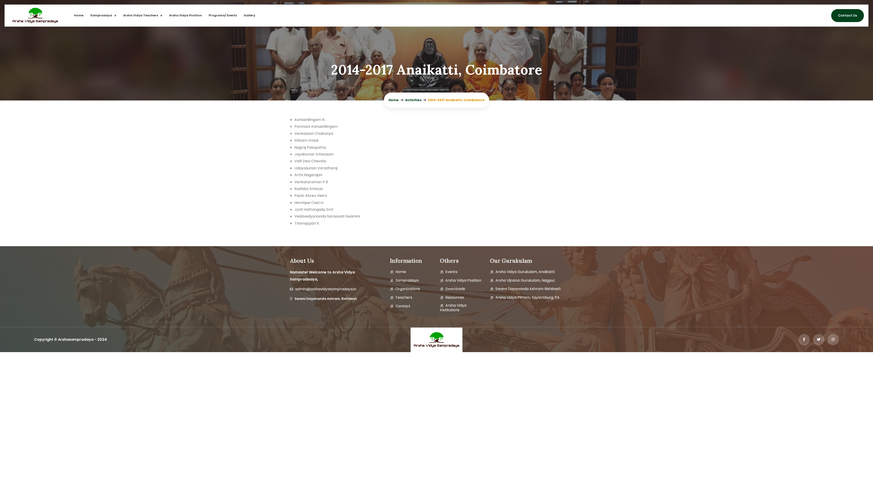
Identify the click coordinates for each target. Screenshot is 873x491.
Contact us (847, 15)
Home (78, 15)
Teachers (403, 297)
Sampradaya (101, 15)
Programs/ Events (223, 15)
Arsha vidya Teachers (140, 15)
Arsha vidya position (463, 280)
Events (451, 272)
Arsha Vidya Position (185, 15)
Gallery (249, 15)
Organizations (407, 289)
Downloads (455, 289)
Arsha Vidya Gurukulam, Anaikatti (524, 272)
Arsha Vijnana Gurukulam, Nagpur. (525, 280)
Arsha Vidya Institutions (453, 307)
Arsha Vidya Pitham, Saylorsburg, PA (527, 297)
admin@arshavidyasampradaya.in (325, 289)
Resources (454, 297)
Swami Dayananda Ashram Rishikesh (528, 289)
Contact (402, 306)
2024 (102, 339)
